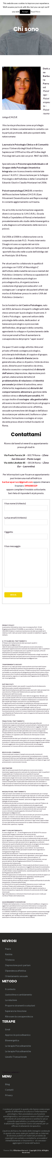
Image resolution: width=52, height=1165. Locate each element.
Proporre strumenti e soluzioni (20, 1005)
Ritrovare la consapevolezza (19, 1016)
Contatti (9, 1089)
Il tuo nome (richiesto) (15, 503)
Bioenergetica (12, 1040)
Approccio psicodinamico (17, 1034)
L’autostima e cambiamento (18, 994)
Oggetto (8, 531)
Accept (25, 12)
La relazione (11, 1000)
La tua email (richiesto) (15, 517)
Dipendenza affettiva (15, 970)
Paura (8, 948)
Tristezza (9, 959)
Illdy (11, 1150)
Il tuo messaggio (12, 546)
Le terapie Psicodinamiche (18, 1045)
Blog (7, 1084)
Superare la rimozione (15, 1011)
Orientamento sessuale (16, 976)
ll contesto (10, 989)
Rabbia (8, 954)
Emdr (7, 1029)
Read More (35, 12)
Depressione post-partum (17, 965)
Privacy (9, 1095)
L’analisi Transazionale (16, 1056)
